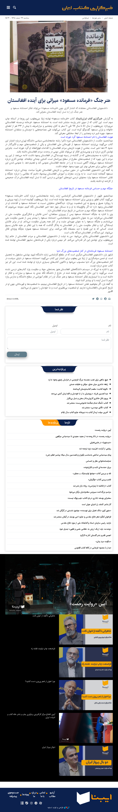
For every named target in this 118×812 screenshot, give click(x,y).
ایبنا (87, 8)
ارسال (17, 354)
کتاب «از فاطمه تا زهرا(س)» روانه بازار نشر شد (92, 486)
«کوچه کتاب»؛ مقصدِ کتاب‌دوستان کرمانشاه (90, 389)
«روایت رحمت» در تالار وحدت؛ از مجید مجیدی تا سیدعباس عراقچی (83, 436)
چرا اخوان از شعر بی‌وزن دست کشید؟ (40, 681)
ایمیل (54, 325)
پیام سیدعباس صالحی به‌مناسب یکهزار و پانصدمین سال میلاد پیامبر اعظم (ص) (78, 455)
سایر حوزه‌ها (96, 18)
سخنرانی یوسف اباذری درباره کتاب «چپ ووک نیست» (89, 498)
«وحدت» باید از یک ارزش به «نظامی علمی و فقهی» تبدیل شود (85, 529)
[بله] (27, 803)
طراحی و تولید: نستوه (55, 807)
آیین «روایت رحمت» (103, 430)
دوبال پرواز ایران (48, 747)
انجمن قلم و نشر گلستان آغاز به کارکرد (95, 535)
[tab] (67, 423)
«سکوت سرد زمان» (103, 541)
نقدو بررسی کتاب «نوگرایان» (99, 479)
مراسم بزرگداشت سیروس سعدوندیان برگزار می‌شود (90, 492)
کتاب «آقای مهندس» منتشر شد (95, 407)
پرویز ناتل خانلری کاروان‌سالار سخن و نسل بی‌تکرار (87, 398)
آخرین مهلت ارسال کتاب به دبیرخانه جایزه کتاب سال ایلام (84, 412)
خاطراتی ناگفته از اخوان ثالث (44, 615)
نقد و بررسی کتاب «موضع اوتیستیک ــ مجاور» (92, 473)
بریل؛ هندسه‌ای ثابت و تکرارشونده (97, 467)
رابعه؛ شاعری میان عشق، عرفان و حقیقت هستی (88, 384)
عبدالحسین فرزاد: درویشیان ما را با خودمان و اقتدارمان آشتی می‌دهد (79, 393)
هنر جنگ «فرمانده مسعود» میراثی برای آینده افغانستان (59, 100)
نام (109, 325)
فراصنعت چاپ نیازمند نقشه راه (43, 648)
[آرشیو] (22, 803)
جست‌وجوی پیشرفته (13, 794)
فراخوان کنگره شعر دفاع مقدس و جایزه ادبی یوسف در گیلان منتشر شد (82, 517)
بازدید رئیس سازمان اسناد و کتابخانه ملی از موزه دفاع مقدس (86, 523)
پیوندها (25, 794)
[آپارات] (41, 803)
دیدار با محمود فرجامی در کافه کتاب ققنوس (93, 547)
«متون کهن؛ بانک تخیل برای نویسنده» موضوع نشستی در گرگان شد (83, 510)
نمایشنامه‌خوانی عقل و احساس (98, 461)
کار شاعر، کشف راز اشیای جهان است (96, 504)
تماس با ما (42, 794)
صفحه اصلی (108, 18)
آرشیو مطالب (52, 794)
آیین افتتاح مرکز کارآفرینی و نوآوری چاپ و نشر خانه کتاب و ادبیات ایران (31, 716)
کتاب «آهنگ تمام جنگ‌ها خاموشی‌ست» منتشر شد (87, 403)
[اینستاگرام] (31, 803)
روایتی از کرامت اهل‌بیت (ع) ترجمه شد (95, 448)
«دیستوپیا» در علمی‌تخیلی (100, 442)
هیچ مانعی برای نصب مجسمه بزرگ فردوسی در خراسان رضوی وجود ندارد (78, 379)
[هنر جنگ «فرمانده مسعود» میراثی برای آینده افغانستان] (59, 56)
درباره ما (34, 794)
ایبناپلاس (85, 18)
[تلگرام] (36, 803)
